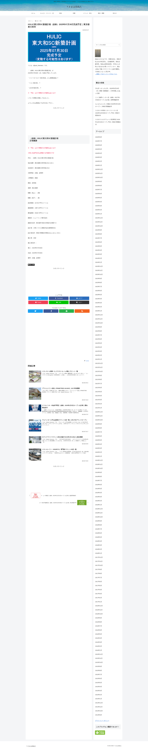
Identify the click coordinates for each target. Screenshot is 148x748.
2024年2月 (98, 258)
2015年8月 (98, 670)
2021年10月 (99, 371)
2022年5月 (98, 343)
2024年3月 (98, 254)
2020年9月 (98, 424)
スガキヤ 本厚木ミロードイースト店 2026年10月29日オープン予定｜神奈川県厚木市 (107, 113)
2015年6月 (98, 678)
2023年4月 (98, 298)
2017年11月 (99, 561)
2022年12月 (99, 315)
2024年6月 (98, 242)
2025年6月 (98, 193)
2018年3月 (98, 545)
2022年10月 (99, 323)
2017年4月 (98, 589)
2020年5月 (98, 440)
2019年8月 (98, 476)
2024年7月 (98, 238)
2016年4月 (98, 638)
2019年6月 (98, 484)
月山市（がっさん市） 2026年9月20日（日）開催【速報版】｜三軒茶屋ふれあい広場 (107, 91)
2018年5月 (98, 537)
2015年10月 (99, 662)
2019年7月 (98, 480)
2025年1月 (98, 214)
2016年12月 (99, 606)
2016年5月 (98, 634)
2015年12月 (99, 654)
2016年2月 (98, 646)
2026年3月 (98, 157)
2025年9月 (98, 181)
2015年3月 (98, 690)
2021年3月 (98, 399)
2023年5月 (98, 294)
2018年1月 (98, 553)
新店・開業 (32, 264)
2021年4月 (98, 395)
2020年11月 (99, 416)
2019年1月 (98, 505)
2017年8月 (98, 573)
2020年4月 (98, 444)
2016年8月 (98, 622)
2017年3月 (98, 593)
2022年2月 (98, 355)
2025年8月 (98, 185)
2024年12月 (99, 218)
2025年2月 (98, 210)
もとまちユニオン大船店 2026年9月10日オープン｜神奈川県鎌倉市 (107, 105)
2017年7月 (98, 577)
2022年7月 (98, 335)
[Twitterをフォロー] (35, 311)
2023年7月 (98, 286)
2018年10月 (99, 517)
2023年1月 (98, 311)
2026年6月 (98, 145)
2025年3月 (98, 206)
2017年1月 (98, 602)
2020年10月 (99, 420)
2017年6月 (98, 581)
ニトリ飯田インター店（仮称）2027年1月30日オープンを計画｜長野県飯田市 (107, 99)
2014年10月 (99, 711)
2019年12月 (99, 460)
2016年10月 (99, 614)
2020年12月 (99, 412)
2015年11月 (99, 658)
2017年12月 (99, 557)
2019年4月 (98, 492)
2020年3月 (98, 448)
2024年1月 (98, 262)
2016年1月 (98, 650)
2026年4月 (98, 153)
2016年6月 (98, 630)
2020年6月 (98, 436)
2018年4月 (98, 541)
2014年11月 (99, 707)
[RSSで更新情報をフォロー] (82, 311)
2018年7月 (98, 529)
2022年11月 (99, 319)
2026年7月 (98, 141)
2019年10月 (99, 468)
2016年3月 (98, 642)
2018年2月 (98, 549)
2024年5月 (98, 246)
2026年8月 (98, 137)
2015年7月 (98, 674)
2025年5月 (98, 197)
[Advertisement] (59, 120)
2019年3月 (98, 496)
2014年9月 (98, 715)
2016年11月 (99, 610)
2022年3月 (98, 351)
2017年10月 (99, 565)
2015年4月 (98, 686)
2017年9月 (98, 569)
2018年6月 (98, 533)
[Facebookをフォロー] (50, 311)
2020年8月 (98, 428)
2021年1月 (98, 408)
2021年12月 (99, 363)
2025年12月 (99, 169)
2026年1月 (98, 165)
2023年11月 (99, 270)
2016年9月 (98, 618)
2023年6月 (98, 290)
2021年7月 (98, 383)
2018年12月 (99, 509)
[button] (119, 45)
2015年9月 (98, 666)
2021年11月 (99, 367)
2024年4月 (98, 250)
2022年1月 (98, 359)
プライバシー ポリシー (102, 720)
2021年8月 (98, 379)
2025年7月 (98, 189)
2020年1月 (98, 456)
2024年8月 (98, 234)
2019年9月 (98, 472)
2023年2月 (98, 307)
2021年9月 (98, 375)
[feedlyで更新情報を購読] (66, 311)
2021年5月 (98, 391)
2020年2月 (98, 452)
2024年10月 (99, 226)
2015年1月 (98, 698)
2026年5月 (98, 149)
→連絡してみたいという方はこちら (106, 74)
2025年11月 (99, 173)
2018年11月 (99, 513)
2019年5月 (98, 488)
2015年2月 (98, 694)
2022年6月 (98, 339)
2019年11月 (99, 464)
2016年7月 (98, 626)
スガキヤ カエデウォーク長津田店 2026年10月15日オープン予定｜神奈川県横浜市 (108, 122)
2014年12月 (99, 703)
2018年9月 (98, 521)
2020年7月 (98, 432)
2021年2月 (98, 404)
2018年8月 (98, 525)
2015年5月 (98, 682)
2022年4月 (98, 347)
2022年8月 (98, 331)
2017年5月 (98, 585)
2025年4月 (98, 201)
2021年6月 (98, 387)
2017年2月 (98, 597)
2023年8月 (98, 282)
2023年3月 (98, 303)
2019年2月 (98, 500)
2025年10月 (99, 177)
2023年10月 (99, 274)
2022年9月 (98, 327)
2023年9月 (98, 278)
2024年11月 (99, 222)
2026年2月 (98, 161)
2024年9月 (98, 230)
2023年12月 (99, 266)
